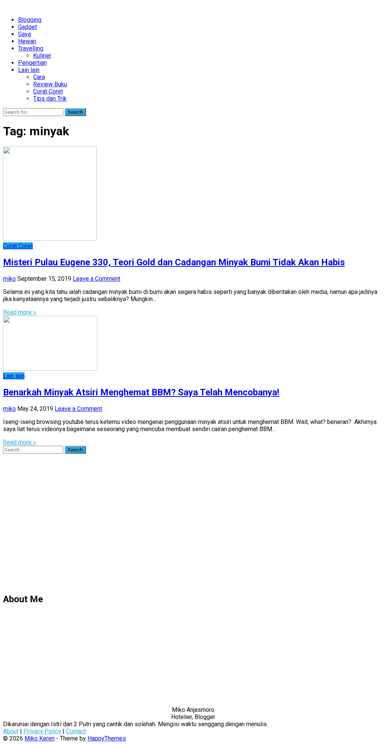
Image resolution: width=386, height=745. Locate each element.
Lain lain (29, 69)
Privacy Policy (42, 731)
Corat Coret (48, 91)
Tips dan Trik (50, 98)
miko (9, 278)
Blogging (29, 19)
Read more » (19, 312)
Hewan (27, 41)
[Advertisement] (193, 527)
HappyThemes (106, 738)
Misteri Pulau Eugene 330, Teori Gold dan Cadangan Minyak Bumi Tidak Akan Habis (174, 262)
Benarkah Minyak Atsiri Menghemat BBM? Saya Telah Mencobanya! (141, 392)
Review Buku (50, 84)
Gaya (24, 34)
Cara (39, 77)
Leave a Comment (96, 278)
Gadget (27, 27)
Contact (76, 731)
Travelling (30, 48)
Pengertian (32, 62)
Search (75, 112)
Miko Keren (40, 738)
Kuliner (42, 55)
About (10, 731)
